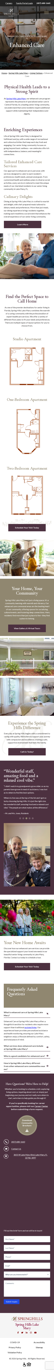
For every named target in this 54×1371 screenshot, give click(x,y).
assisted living (30, 1027)
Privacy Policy (15, 1347)
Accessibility (39, 1342)
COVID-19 (15, 1342)
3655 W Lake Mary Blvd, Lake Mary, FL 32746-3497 (30, 1156)
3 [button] (26, 818)
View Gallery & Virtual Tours (27, 628)
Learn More (22, 224)
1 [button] (20, 818)
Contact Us (16, 1149)
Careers (9, 3)
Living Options (36, 73)
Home (4, 73)
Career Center (41, 1106)
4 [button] (30, 818)
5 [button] (33, 818)
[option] (27, 256)
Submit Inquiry (11, 1302)
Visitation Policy (15, 1352)
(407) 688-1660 (43, 3)
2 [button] (23, 818)
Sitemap (39, 1347)
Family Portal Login (24, 3)
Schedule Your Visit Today (27, 527)
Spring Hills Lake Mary (18, 73)
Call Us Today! (27, 751)
